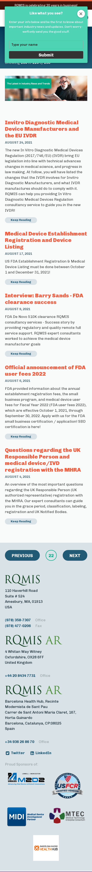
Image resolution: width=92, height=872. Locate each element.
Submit (46, 55)
